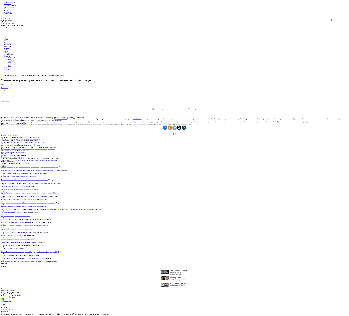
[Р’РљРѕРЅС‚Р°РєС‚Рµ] (165, 128)
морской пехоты (137, 119)
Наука (6, 67)
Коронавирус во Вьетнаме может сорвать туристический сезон (20, 206)
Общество (7, 44)
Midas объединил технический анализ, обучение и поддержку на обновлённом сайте (27, 183)
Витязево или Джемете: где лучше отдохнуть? (15, 176)
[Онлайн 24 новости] (7, 309)
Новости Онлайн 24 (56, 120)
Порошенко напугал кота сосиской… (12, 235)
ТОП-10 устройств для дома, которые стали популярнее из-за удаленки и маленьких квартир (29, 167)
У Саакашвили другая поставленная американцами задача (19, 225)
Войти (11, 17)
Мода (9, 62)
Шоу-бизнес (11, 61)
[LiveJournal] (184, 128)
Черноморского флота (61, 119)
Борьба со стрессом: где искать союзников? (14, 212)
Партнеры (7, 12)
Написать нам (5, 295)
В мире (6, 49)
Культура (7, 56)
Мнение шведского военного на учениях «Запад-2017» (18, 255)
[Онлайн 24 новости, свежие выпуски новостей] (7, 23)
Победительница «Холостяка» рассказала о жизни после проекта (21, 199)
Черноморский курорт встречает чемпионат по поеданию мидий (21, 145)
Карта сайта (8, 13)
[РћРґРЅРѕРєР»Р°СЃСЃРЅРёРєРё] (170, 128)
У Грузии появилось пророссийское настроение (15, 216)
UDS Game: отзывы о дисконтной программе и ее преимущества (21, 232)
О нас (11, 295)
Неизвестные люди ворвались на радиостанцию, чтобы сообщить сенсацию (24, 261)
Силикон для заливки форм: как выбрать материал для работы (20, 173)
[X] (179, 128)
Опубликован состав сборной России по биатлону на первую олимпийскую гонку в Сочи (29, 160)
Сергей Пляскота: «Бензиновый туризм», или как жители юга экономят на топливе (27, 193)
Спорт (6, 51)
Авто (6, 71)
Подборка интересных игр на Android (12, 157)
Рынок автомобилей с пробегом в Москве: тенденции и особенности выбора (25, 196)
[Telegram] (174, 128)
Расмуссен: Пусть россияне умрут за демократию (16, 245)
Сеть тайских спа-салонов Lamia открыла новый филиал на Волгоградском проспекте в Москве (30, 170)
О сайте (6, 10)
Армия (6, 48)
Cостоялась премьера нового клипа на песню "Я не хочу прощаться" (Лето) (24, 219)
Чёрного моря (157, 124)
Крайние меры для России (9, 248)
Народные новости (10, 5)
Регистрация (5, 17)
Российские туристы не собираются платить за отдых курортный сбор (22, 258)
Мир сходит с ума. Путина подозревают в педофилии (17, 239)
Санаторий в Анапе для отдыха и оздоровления (15, 186)
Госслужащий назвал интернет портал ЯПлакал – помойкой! (19, 242)
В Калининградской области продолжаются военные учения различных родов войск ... (28, 149)
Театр (9, 66)
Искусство (11, 64)
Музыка (10, 59)
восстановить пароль (13, 22)
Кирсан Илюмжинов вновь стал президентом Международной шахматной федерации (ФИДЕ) (30, 252)
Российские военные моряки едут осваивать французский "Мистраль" (23, 142)
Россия (6, 102)
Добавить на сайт (9, 7)
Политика (7, 43)
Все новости (4, 263)
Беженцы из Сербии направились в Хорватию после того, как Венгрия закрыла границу (28, 203)
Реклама (16, 295)
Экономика (7, 46)
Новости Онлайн (21, 123)
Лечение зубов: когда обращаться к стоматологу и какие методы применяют (24, 180)
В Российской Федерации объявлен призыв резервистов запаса (20, 139)
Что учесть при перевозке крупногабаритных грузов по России (20, 222)
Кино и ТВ (11, 57)
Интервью (7, 4)
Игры (6, 72)
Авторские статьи (9, 2)
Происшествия (9, 54)
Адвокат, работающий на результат (11, 229)
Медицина (7, 53)
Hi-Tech (6, 69)
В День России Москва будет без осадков (13, 152)
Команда (7, 9)
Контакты (22, 295)
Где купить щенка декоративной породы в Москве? (17, 189)
